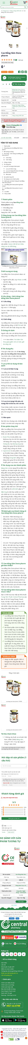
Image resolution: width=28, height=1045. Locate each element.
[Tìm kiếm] (25, 7)
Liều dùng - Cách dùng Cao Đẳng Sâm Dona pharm (12, 154)
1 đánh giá (20, 60)
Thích (4, 776)
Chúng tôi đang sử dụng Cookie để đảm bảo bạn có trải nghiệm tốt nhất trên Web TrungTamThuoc (13, 914)
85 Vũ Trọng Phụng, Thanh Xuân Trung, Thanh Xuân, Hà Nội (13, 1011)
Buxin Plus (6, 437)
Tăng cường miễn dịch (18, 115)
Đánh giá (25, 137)
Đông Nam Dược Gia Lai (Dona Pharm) (18, 90)
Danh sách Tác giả (6, 993)
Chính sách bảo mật (17, 916)
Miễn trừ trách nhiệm (7, 969)
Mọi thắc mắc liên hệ (10, 999)
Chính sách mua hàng (7, 985)
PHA (19, 325)
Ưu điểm (6, 191)
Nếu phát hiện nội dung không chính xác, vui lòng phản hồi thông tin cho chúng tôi (14, 120)
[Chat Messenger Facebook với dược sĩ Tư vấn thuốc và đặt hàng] (4, 79)
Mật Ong (4, 492)
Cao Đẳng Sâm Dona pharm (21, 874)
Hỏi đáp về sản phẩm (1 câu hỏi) (14, 759)
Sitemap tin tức (11, 995)
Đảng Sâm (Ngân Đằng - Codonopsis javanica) (18, 105)
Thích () (5, 785)
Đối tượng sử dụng (9, 151)
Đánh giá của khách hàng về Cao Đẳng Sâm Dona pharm (13, 181)
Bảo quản (8, 174)
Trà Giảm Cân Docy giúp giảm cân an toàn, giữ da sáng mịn (13, 342)
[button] (12, 905)
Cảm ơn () (11, 832)
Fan (8, 943)
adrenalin (15, 489)
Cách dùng (9, 159)
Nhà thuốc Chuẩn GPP (7, 967)
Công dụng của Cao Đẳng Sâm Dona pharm (12, 148)
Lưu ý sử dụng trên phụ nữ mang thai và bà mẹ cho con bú (13, 171)
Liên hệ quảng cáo (6, 975)
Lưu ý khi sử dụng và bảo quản (12, 166)
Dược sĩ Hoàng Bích (13, 125)
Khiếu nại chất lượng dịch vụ (9, 973)
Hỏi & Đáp (16, 137)
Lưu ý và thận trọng (11, 169)
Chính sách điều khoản (8, 983)
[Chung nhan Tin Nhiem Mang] (17, 1039)
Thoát (17, 918)
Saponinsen (7, 451)
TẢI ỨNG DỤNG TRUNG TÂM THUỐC (12, 1016)
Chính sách (7, 979)
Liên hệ (3, 965)
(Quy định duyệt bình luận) (10, 797)
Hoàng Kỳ (6, 444)
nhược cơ (20, 280)
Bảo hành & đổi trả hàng (8, 989)
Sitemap (3, 995)
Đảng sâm (19, 739)
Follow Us (4, 951)
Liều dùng (8, 157)
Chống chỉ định (8, 162)
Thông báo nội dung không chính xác (12, 971)
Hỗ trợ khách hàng (9, 959)
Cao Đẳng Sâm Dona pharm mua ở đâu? (12, 188)
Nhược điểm (7, 193)
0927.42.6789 (13, 1006)
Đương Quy (16, 444)
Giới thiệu (4, 963)
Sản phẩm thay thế (9, 177)
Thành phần (7, 146)
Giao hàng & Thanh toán (8, 991)
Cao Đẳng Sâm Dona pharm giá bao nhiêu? (12, 185)
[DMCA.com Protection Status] (11, 1039)
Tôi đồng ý (11, 918)
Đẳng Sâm (19, 202)
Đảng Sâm (4, 468)
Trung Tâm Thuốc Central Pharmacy (13, 597)
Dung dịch (12, 458)
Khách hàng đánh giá (13, 793)
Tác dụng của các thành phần (11, 179)
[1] (23, 488)
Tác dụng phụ (7, 164)
